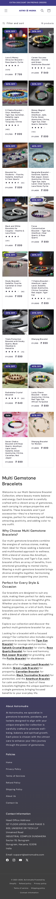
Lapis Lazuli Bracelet (36, 664)
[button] (6, 10)
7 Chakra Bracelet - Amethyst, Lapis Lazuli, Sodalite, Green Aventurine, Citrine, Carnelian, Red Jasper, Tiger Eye (41, 288)
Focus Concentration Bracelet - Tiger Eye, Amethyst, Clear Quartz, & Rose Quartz (41, 232)
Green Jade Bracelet (26, 668)
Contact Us (12, 802)
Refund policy (25, 883)
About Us (11, 796)
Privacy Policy (13, 769)
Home (9, 762)
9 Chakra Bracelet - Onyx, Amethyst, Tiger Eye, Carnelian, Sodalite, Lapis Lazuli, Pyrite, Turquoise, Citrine (14, 116)
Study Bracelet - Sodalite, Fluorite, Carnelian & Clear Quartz (13, 284)
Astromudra (29, 880)
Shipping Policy (14, 789)
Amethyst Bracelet (38, 678)
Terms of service (21, 888)
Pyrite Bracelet (16, 658)
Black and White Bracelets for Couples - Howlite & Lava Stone (14, 229)
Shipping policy (38, 888)
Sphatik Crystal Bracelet (17, 647)
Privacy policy (40, 883)
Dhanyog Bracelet (40, 339)
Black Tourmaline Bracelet (33, 675)
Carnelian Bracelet (27, 671)
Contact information (29, 893)
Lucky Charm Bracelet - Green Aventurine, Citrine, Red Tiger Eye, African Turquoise (40, 397)
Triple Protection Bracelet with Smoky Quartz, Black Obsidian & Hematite (14, 344)
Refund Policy (13, 782)
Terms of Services (15, 776)
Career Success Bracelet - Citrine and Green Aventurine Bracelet (41, 61)
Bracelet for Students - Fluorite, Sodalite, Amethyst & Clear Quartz (14, 175)
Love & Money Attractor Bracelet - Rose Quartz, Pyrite (14, 60)
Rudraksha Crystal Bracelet (14, 393)
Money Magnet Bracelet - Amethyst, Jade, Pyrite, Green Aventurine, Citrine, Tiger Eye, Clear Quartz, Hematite (40, 117)
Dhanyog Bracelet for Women (40, 443)
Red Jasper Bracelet (15, 654)
